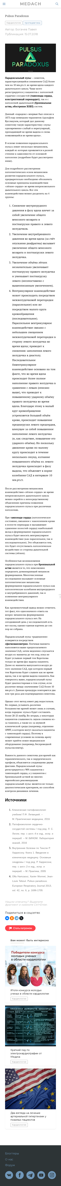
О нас (9, 1159)
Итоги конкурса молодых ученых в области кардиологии (30, 992)
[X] (21, 918)
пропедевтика (32, 23)
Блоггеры (12, 1153)
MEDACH (30, 4)
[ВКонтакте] (7, 918)
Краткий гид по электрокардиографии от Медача (26, 1053)
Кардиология (14, 23)
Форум (10, 1165)
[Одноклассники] (12, 918)
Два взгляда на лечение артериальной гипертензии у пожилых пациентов (28, 1116)
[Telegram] (17, 918)
